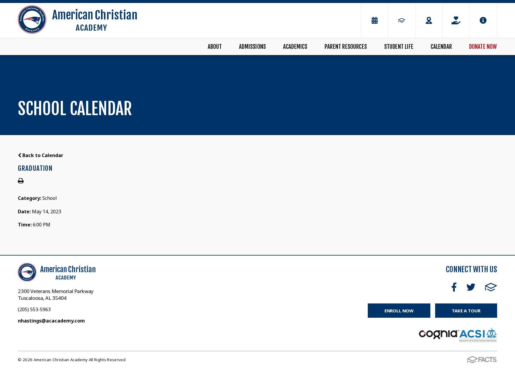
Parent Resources (346, 46)
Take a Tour (466, 311)
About (215, 46)
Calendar (441, 46)
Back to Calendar (42, 155)
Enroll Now (399, 311)
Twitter (471, 287)
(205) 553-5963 (34, 309)
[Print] (21, 181)
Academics (295, 46)
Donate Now (483, 46)
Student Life (398, 46)
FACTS (491, 287)
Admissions (252, 46)
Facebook (454, 287)
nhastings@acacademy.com (51, 320)
